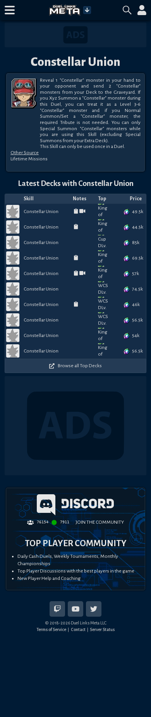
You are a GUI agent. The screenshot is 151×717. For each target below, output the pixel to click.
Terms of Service (51, 629)
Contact (78, 629)
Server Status (102, 629)
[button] (10, 10)
